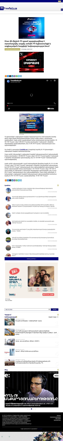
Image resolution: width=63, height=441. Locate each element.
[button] (27, 408)
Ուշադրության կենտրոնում (12, 49)
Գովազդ (59, 415)
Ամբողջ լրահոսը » (31, 258)
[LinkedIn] (12, 76)
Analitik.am (23, 149)
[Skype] (19, 76)
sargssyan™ (40, 428)
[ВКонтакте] (8, 76)
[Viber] (14, 76)
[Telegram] (21, 76)
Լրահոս (7, 185)
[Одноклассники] (6, 76)
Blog (6, 370)
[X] (10, 76)
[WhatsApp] (17, 76)
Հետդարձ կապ (57, 420)
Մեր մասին (58, 418)
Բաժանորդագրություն (55, 417)
